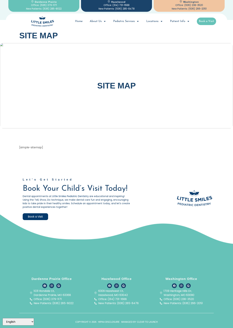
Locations (152, 21)
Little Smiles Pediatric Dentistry (70, 196)
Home (79, 21)
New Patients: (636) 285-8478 (117, 8)
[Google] (58, 285)
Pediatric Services (124, 21)
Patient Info (177, 21)
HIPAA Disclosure (109, 322)
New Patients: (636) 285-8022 (44, 8)
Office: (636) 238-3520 (189, 5)
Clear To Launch (147, 322)
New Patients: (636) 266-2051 (189, 8)
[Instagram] (51, 285)
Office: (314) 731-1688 (116, 5)
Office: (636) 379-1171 (44, 5)
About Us (96, 21)
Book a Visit (206, 21)
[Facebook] (44, 285)
